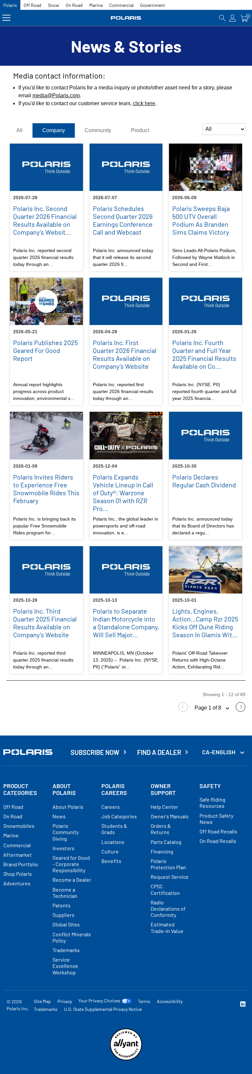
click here (144, 103)
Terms (144, 1001)
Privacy (64, 1001)
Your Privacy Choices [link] (99, 1000)
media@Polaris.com (56, 95)
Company (53, 130)
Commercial (121, 5)
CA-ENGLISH (219, 752)
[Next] (240, 710)
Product (140, 130)
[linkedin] (242, 1005)
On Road (74, 5)
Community (98, 130)
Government (152, 5)
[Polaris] (125, 18)
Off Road (32, 5)
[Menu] (6, 18)
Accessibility (169, 1001)
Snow (53, 5)
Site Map (42, 1001)
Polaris (10, 5)
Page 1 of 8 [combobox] (208, 708)
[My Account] (232, 18)
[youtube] (200, 1005)
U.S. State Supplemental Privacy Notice (103, 1009)
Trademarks (45, 1009)
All (19, 130)
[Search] (222, 18)
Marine (96, 5)
